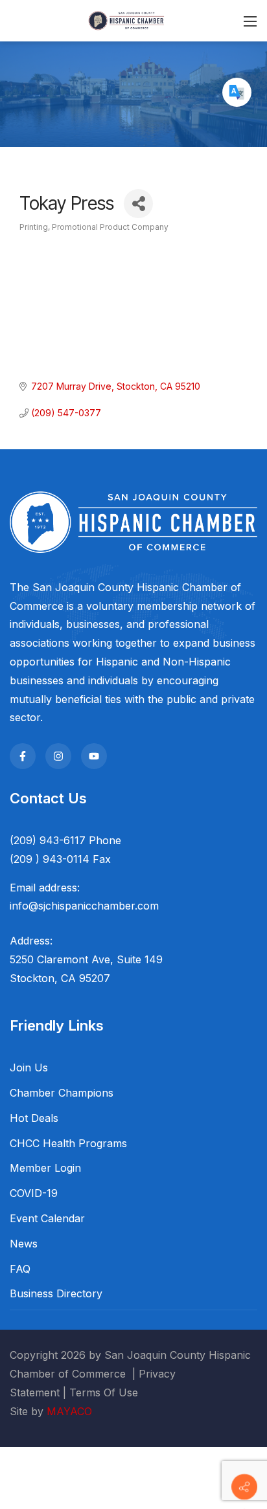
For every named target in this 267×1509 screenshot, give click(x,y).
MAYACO (69, 1411)
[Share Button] (138, 203)
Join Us (29, 1067)
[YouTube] (94, 756)
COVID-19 (34, 1193)
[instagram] (58, 756)
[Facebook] (23, 756)
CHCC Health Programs (68, 1143)
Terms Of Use (103, 1392)
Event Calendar (47, 1218)
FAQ (20, 1268)
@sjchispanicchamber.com (94, 905)
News (24, 1243)
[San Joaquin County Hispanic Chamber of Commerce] (126, 20)
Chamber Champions (61, 1092)
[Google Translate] (236, 92)
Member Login (45, 1167)
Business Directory (56, 1293)
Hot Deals (34, 1118)
